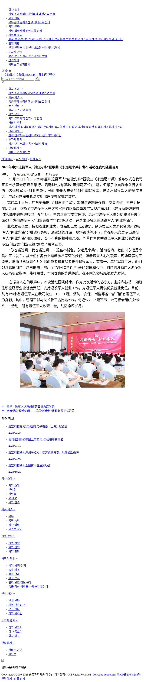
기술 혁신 (25, 110)
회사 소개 (14, 9)
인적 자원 (7, 593)
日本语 (42, 74)
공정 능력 (19, 22)
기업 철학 (14, 30)
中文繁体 (19, 74)
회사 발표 (41, 56)
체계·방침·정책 (17, 39)
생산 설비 (30, 22)
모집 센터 (41, 47)
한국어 (51, 74)
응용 (11, 22)
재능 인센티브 (28, 47)
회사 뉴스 (14, 110)
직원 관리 (42, 39)
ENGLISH (31, 74)
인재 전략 (14, 47)
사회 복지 (54, 39)
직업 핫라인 (54, 47)
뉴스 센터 (14, 105)
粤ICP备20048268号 (129, 674)
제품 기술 (14, 18)
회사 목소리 (29, 56)
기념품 (31, 13)
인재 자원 (14, 43)
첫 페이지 (7, 159)
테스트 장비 (43, 22)
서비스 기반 (15, 64)
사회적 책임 (15, 35)
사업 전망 (25, 30)
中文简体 (7, 74)
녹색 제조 (31, 39)
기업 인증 (49, 13)
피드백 (26, 64)
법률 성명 (19, 678)
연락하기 (13, 60)
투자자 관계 (15, 51)
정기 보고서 (15, 56)
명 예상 (39, 13)
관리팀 (24, 13)
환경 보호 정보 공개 (71, 39)
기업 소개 (14, 13)
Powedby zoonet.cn (104, 674)
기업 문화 (14, 26)
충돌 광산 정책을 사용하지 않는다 (103, 39)
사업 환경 (36, 30)
